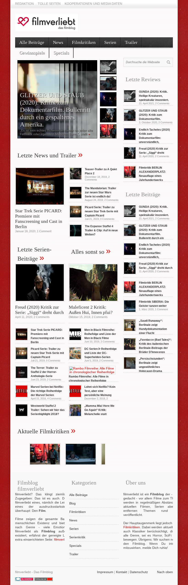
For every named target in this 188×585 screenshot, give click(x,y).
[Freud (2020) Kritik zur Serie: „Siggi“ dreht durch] (39, 303)
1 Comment (44, 231)
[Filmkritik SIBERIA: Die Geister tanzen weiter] (129, 311)
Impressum (105, 572)
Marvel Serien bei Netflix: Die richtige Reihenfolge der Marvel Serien (47, 391)
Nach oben (165, 572)
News (58, 42)
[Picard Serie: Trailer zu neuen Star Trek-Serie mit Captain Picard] (75, 217)
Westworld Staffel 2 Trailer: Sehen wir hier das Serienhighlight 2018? (48, 410)
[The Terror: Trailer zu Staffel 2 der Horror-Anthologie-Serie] (21, 377)
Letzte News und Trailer (46, 155)
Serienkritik (77, 537)
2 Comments (111, 200)
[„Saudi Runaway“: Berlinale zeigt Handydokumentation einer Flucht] (129, 330)
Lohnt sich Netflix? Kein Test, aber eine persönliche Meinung (99, 391)
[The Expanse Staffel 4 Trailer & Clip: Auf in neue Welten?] (75, 236)
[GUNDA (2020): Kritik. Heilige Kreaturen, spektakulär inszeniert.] (129, 101)
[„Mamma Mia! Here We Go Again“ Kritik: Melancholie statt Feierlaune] (75, 415)
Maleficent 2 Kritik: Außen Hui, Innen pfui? (91, 310)
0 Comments (107, 219)
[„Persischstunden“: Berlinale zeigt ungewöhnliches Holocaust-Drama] (129, 368)
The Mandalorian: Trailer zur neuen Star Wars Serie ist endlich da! (100, 192)
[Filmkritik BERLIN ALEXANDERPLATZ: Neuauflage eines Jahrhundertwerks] (129, 177)
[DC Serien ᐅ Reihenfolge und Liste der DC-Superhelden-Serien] (75, 358)
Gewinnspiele (32, 52)
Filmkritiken (84, 42)
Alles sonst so (87, 251)
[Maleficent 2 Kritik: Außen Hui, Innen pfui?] (93, 303)
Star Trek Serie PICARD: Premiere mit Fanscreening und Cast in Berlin (38, 218)
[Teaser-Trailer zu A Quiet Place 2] (75, 179)
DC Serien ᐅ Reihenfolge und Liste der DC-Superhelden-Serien (100, 353)
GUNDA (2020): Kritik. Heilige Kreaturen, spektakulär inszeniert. (154, 96)
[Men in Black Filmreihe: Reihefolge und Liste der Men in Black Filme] (75, 339)
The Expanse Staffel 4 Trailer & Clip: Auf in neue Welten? (101, 230)
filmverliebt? (63, 539)
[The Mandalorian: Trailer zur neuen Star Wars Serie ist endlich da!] (75, 198)
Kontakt (121, 572)
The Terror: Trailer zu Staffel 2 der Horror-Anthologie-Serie (44, 372)
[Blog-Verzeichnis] (24, 580)
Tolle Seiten (49, 3)
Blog (72, 503)
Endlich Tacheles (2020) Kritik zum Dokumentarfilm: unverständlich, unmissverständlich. (146, 253)
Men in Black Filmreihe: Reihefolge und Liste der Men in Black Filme (100, 334)
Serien (110, 42)
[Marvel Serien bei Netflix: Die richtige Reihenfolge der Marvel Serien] (21, 396)
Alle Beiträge (31, 42)
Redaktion (24, 3)
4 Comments (54, 398)
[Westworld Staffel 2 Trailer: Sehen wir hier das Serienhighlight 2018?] (21, 415)
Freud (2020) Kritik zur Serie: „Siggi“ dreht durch (39, 310)
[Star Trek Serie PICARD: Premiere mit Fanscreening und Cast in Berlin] (39, 206)
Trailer (131, 42)
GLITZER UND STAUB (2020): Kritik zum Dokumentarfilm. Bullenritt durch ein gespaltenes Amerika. (55, 110)
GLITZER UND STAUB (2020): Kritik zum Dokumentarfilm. (153, 115)
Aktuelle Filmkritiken (43, 431)
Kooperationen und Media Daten (93, 3)
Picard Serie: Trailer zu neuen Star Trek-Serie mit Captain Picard (101, 211)
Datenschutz (139, 572)
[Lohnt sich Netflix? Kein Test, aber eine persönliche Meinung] (75, 396)
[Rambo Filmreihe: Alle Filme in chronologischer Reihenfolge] (92, 372)
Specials (61, 52)
